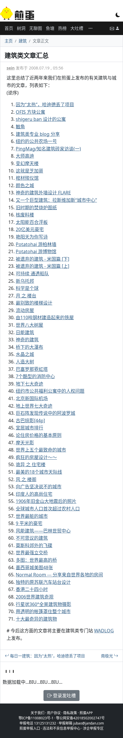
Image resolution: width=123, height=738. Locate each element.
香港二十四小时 (32, 589)
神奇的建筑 (27, 339)
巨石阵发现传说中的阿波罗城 (45, 413)
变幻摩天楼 (27, 163)
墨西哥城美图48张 (34, 567)
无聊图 (35, 28)
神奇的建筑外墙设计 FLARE (43, 192)
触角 (20, 126)
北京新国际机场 (32, 398)
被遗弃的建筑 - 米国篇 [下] (42, 259)
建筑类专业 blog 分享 (38, 134)
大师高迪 (25, 156)
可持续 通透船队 (32, 273)
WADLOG (104, 630)
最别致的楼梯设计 (34, 303)
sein (11, 68)
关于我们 (37, 712)
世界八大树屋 (29, 325)
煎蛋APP (86, 712)
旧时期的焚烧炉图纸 (36, 207)
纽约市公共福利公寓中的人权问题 (50, 391)
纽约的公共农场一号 (36, 141)
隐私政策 (70, 712)
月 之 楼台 (26, 296)
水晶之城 (25, 354)
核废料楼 (25, 215)
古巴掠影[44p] (30, 420)
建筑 (23, 41)
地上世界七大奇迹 (34, 406)
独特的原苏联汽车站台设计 (43, 582)
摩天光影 (25, 442)
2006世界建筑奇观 (34, 597)
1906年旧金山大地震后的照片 (46, 501)
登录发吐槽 (64, 695)
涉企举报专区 (93, 728)
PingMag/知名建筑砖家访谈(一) (48, 149)
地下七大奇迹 (29, 384)
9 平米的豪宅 (29, 523)
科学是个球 (27, 288)
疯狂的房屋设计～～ (36, 457)
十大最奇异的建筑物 (36, 619)
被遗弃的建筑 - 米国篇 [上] (42, 266)
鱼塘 (50, 28)
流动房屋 (25, 310)
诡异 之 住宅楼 (30, 464)
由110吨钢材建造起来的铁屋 (45, 317)
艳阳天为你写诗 (32, 237)
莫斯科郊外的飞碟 (34, 545)
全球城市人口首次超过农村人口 (48, 508)
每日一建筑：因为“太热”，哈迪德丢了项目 (47, 655)
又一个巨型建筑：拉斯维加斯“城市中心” (56, 200)
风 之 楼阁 (26, 479)
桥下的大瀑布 (29, 347)
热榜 (62, 28)
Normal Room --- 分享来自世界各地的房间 (59, 575)
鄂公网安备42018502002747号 (80, 718)
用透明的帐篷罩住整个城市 (43, 611)
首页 (9, 28)
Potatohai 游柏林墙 (36, 244)
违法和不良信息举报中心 (61, 728)
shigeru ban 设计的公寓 (41, 119)
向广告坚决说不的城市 (38, 486)
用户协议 (54, 712)
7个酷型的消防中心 (35, 376)
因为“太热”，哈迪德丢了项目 (45, 104)
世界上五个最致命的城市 (41, 450)
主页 (9, 41)
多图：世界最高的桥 (36, 560)
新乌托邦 (25, 281)
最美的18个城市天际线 (39, 472)
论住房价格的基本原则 (38, 435)
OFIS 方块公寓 (30, 112)
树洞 (21, 28)
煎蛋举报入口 (29, 728)
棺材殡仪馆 (27, 178)
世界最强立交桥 (32, 552)
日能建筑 (25, 332)
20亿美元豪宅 (30, 229)
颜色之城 (25, 185)
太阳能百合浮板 (32, 222)
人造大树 (25, 362)
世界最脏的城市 (32, 516)
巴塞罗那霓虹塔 (32, 369)
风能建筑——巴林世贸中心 (43, 531)
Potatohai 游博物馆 (36, 251)
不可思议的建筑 (32, 538)
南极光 (107, 655)
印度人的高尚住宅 (34, 494)
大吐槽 (76, 28)
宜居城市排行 (29, 428)
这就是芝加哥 (29, 171)
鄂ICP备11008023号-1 (36, 718)
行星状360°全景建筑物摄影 (43, 604)
